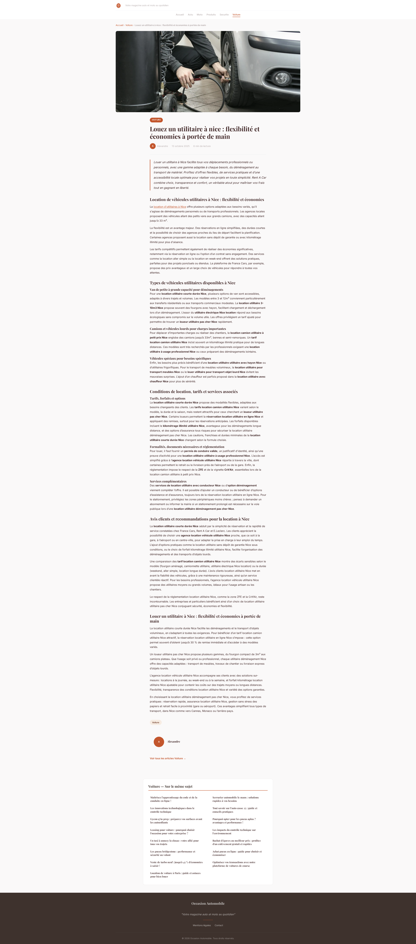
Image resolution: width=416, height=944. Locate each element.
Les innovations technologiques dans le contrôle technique (172, 809)
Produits (211, 14)
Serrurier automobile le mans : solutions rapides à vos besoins (236, 799)
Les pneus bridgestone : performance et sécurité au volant (172, 853)
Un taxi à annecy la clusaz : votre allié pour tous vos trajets (174, 842)
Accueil (180, 14)
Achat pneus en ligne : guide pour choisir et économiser (237, 853)
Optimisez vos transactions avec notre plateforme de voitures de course (234, 864)
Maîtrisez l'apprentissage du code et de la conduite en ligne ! (173, 799)
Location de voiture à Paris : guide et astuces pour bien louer (175, 874)
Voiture (236, 14)
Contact (219, 925)
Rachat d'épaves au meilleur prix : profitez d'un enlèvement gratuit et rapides (237, 842)
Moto (200, 14)
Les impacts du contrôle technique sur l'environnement (234, 831)
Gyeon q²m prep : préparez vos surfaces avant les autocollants (176, 820)
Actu (190, 14)
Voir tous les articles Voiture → (168, 758)
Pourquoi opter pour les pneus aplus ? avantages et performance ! (234, 820)
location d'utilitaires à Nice (170, 206)
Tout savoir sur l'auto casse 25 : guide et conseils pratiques (235, 809)
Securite (224, 14)
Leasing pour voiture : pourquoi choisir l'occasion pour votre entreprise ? (172, 831)
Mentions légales (202, 925)
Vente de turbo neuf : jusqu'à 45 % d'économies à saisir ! (176, 864)
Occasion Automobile (208, 903)
